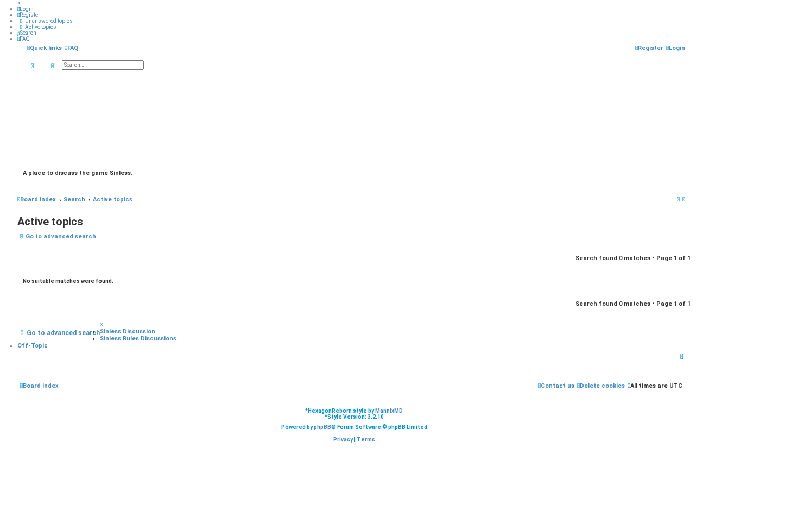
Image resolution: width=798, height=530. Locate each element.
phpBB (322, 427)
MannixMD (389, 411)
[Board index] (354, 119)
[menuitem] (25, 9)
